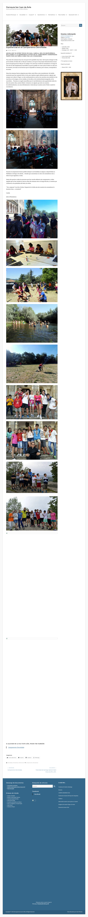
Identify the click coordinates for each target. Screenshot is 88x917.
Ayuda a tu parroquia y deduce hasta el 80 (16, 787)
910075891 (67, 37)
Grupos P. (31, 14)
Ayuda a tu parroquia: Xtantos (13, 797)
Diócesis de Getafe (11, 800)
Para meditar (61, 14)
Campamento (29, 762)
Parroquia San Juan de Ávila (18, 7)
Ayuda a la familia (11, 795)
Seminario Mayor (11, 806)
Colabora (60, 798)
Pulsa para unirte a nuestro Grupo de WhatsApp (42, 903)
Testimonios (21, 762)
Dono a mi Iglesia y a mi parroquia (14, 803)
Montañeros (51, 14)
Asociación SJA (73, 14)
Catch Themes (79, 911)
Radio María (10, 805)
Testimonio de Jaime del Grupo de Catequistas (68, 795)
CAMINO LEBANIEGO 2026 (64, 792)
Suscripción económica (12, 785)
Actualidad (22, 14)
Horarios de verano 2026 (63, 807)
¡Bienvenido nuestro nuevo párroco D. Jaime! (68, 801)
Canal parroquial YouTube (12, 798)
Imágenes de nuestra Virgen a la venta (66, 804)
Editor (15, 50)
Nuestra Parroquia (11, 14)
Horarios (60, 790)
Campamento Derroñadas (16, 747)
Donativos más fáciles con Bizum (14, 802)
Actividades (10, 762)
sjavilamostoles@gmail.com (67, 36)
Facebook (35, 791)
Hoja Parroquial (10, 788)
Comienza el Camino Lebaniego (65, 787)
